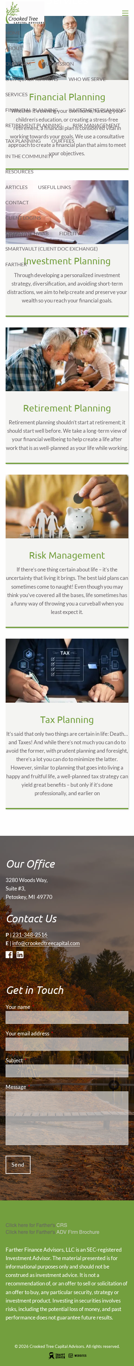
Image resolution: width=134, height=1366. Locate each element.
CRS (61, 1225)
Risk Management (96, 125)
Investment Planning (97, 110)
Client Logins (23, 218)
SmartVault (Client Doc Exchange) (51, 249)
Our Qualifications (31, 79)
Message (40, 1087)
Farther (16, 264)
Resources (19, 171)
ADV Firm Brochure (77, 1231)
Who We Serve (87, 79)
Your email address (52, 1033)
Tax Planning (23, 141)
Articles (16, 187)
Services (16, 94)
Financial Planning (31, 110)
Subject (38, 1060)
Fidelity (69, 233)
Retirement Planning (33, 125)
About (13, 48)
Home (13, 33)
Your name (42, 1007)
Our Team (18, 64)
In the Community (29, 156)
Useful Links (54, 187)
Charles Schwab (27, 233)
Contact (17, 202)
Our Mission (57, 64)
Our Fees (62, 141)
